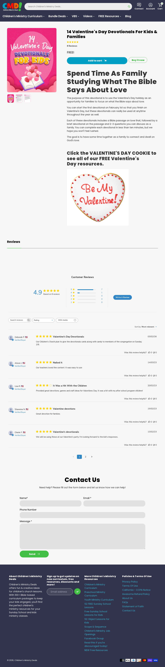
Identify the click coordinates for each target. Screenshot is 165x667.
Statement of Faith (133, 606)
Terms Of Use (130, 585)
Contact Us (128, 610)
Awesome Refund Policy (136, 594)
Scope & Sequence (95, 626)
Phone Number (28, 509)
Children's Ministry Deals (25, 660)
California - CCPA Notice (136, 590)
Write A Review (122, 297)
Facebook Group (94, 638)
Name (24, 498)
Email (87, 498)
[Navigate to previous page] (73, 457)
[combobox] (43, 320)
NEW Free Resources (96, 650)
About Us (127, 598)
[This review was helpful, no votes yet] (149, 352)
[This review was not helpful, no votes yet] (154, 352)
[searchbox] (17, 320)
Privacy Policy (130, 581)
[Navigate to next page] (91, 457)
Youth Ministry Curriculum (99, 599)
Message (26, 521)
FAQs (125, 602)
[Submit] (77, 591)
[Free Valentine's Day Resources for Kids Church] (98, 224)
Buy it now (138, 60)
